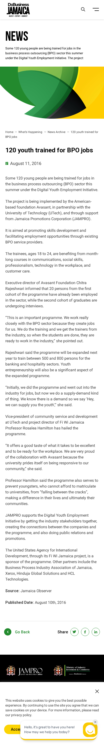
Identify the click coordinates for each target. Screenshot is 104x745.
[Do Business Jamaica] (18, 9)
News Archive (56, 132)
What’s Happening (30, 132)
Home (9, 132)
